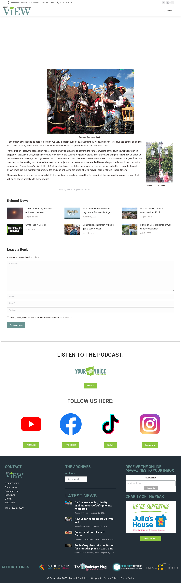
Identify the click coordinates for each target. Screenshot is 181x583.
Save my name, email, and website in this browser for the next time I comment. (41, 317)
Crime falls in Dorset (35, 225)
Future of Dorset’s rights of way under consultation (155, 226)
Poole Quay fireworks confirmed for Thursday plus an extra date (94, 547)
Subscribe (150, 477)
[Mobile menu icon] (176, 11)
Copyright (96, 578)
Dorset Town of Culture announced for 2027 (151, 210)
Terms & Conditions (78, 578)
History (88, 526)
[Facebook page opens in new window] (163, 2)
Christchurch (80, 526)
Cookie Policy (127, 578)
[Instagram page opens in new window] (168, 2)
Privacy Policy (111, 578)
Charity (77, 513)
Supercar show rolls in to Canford (90, 534)
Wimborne (85, 513)
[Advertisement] (90, 37)
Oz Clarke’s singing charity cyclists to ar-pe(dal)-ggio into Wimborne (93, 506)
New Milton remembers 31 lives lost (94, 520)
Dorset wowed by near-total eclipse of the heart (39, 210)
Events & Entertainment (84, 539)
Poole (96, 539)
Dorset (69, 189)
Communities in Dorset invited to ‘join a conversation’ (99, 226)
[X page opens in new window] (172, 2)
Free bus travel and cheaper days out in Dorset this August (97, 210)
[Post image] (15, 213)
